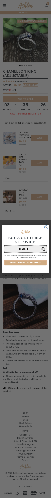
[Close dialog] (46, 227)
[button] (25, 249)
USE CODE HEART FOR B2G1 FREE (25, 262)
